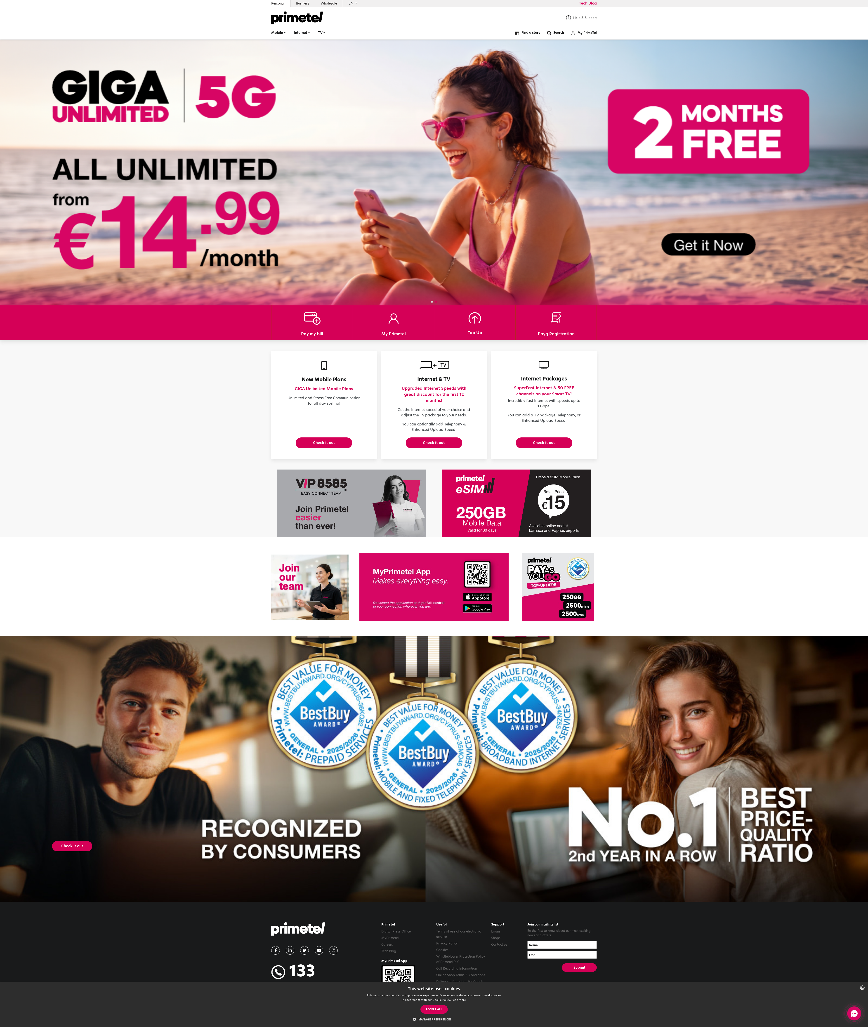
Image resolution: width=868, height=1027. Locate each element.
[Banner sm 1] (558, 587)
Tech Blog (588, 3)
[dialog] (434, 1004)
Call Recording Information (456, 968)
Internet (300, 32)
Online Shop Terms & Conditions (460, 975)
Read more (459, 1000)
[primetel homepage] (297, 17)
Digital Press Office (396, 931)
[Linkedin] (290, 950)
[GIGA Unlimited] (434, 172)
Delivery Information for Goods (459, 981)
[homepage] (298, 930)
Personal (278, 3)
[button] (432, 302)
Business (302, 3)
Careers (387, 944)
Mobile (277, 32)
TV (320, 32)
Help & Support (585, 18)
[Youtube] (319, 950)
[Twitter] (304, 950)
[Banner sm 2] (310, 587)
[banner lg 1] (434, 587)
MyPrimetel (390, 938)
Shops (495, 938)
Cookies (442, 950)
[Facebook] (275, 950)
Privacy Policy (447, 943)
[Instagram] (333, 950)
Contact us (499, 944)
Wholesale (329, 3)
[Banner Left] (351, 503)
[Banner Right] (516, 503)
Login (495, 931)
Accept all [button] (434, 1009)
